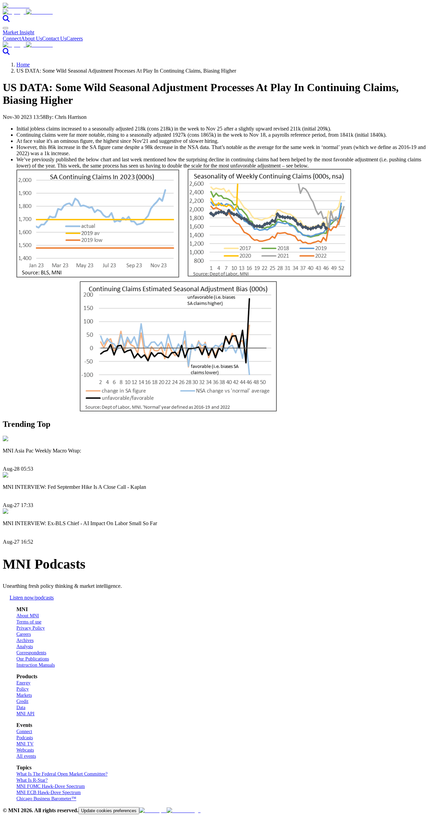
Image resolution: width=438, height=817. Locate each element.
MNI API (25, 713)
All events (26, 756)
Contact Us (54, 38)
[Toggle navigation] (5, 28)
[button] (219, 12)
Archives (25, 640)
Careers (74, 38)
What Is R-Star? (32, 780)
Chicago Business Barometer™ (46, 798)
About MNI (27, 615)
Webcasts (25, 750)
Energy (23, 682)
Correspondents (31, 652)
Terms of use (28, 621)
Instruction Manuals (35, 665)
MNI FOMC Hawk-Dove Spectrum (50, 786)
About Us (31, 38)
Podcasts (24, 737)
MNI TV (25, 743)
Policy (22, 689)
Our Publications (32, 658)
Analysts (24, 646)
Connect (12, 38)
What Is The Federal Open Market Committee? (61, 774)
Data (20, 707)
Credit (22, 701)
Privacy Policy (30, 628)
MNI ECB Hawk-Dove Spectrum (48, 792)
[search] (6, 20)
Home (23, 64)
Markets (24, 695)
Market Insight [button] (18, 32)
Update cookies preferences (109, 810)
